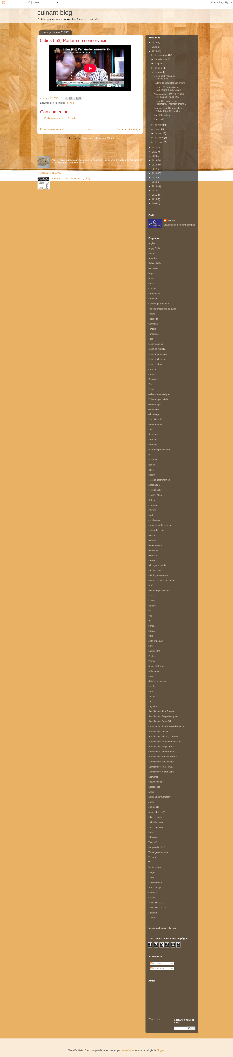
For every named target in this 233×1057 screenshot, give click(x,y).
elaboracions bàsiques (159, 394)
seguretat (153, 706)
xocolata (152, 912)
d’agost (159, 63)
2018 (154, 164)
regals (151, 676)
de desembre (161, 55)
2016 (154, 173)
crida (150, 339)
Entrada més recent (52, 129)
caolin (151, 283)
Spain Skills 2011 (156, 812)
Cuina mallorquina (157, 359)
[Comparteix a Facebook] (77, 98)
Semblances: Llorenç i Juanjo (163, 736)
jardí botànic (154, 520)
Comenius (153, 323)
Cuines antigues (156, 364)
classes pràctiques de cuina (162, 308)
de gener (159, 142)
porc (150, 646)
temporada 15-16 (156, 847)
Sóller (151, 792)
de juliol (159, 68)
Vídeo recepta (155, 887)
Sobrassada (154, 787)
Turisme (152, 857)
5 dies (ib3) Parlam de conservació (165, 77)
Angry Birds (154, 248)
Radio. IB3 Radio (156, 666)
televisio (152, 837)
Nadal (151, 595)
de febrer (159, 137)
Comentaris (158, 968)
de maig (159, 124)
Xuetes (151, 917)
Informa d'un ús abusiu (162, 928)
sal (149, 701)
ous (150, 615)
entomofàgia (154, 404)
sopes (151, 802)
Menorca (152, 555)
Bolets (151, 278)
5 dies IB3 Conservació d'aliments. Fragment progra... (170, 102)
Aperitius (152, 258)
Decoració (153, 379)
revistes (152, 686)
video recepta (155, 882)
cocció (151, 313)
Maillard (152, 535)
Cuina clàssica (155, 344)
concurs (152, 329)
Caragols (152, 288)
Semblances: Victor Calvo (161, 771)
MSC (150, 585)
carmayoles (154, 293)
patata (151, 631)
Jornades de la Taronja (159, 525)
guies (151, 470)
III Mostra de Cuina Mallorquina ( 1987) (71, 178)
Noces (151, 600)
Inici (90, 129)
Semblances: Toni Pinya (160, 766)
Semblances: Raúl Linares (161, 761)
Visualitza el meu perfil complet (179, 224)
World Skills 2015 (157, 907)
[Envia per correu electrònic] (67, 98)
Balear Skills (154, 263)
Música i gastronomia (159, 590)
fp (149, 454)
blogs (151, 273)
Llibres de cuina (156, 530)
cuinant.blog (54, 12)
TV (149, 862)
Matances (153, 550)
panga (151, 626)
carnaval (152, 298)
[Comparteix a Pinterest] (80, 98)
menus (151, 560)
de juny (159, 72)
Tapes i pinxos (155, 827)
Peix (150, 636)
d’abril (158, 129)
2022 (154, 147)
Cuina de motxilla (156, 349)
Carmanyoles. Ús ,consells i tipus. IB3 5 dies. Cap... (168, 109)
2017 (154, 169)
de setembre (161, 59)
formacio (152, 439)
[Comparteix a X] (73, 98)
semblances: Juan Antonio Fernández (167, 726)
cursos (151, 374)
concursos (153, 334)
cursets (152, 369)
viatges (152, 872)
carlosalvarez (127, 1050)
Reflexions (153, 671)
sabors (151, 696)
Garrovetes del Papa (62, 157)
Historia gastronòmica (159, 480)
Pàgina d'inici (154, 1019)
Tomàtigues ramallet (158, 852)
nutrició (152, 605)
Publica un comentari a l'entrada (60, 118)
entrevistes (153, 409)
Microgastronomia (157, 565)
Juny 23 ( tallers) (162, 115)
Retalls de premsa (157, 681)
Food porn (153, 434)
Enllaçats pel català (158, 399)
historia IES (154, 485)
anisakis (152, 253)
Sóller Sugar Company (159, 797)
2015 (154, 177)
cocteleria (153, 319)
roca (150, 691)
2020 (154, 156)
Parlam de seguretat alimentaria (169, 83)
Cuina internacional (157, 354)
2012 (154, 190)
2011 (154, 195)
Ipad (150, 515)
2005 (154, 203)
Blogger (160, 1050)
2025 (154, 42)
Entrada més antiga (128, 129)
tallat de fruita (155, 817)
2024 (154, 47)
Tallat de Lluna (155, 822)
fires (150, 429)
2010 (154, 199)
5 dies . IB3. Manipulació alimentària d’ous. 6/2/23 (167, 88)
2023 (154, 51)
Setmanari (153, 777)
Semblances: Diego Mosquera (163, 716)
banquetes (153, 268)
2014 (154, 182)
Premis (151, 661)
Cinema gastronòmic (158, 303)
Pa (149, 620)
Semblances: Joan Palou (160, 721)
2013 (154, 186)
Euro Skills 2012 (156, 419)
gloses (151, 464)
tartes (151, 832)
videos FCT (154, 892)
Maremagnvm (155, 545)
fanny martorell (155, 424)
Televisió (69, 103)
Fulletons (152, 459)
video (151, 877)
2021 (154, 152)
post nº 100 (154, 651)
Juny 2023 (159, 119)
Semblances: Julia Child (160, 731)
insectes (152, 505)
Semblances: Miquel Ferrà (161, 746)
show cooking (155, 781)
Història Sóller (155, 490)
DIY (150, 384)
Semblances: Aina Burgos (161, 711)
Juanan (171, 220)
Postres (152, 656)
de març (159, 133)
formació (152, 444)
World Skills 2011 (156, 902)
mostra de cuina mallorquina (162, 580)
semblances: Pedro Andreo (161, 751)
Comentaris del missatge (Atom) (98, 138)
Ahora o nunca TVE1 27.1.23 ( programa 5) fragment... (169, 95)
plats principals (155, 641)
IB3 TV (151, 500)
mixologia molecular (158, 575)
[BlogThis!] (70, 98)
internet (152, 510)
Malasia (152, 540)
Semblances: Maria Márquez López (165, 741)
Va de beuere (154, 867)
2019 (154, 160)
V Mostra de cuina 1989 (51, 146)
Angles (151, 243)
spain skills (153, 807)
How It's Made (155, 495)
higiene (151, 474)
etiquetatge (153, 414)
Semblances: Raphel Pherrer (162, 756)
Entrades (157, 963)
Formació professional (159, 449)
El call (151, 389)
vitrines (152, 897)
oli (149, 610)
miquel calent (155, 570)
